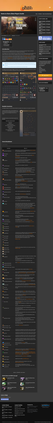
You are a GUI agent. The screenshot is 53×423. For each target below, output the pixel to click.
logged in (5, 397)
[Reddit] (6, 39)
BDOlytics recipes (17, 248)
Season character (32, 150)
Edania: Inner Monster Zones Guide (30, 378)
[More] (11, 39)
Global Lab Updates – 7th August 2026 (44, 30)
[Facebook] (3, 39)
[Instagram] (8, 39)
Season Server (17, 159)
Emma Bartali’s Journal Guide (30, 382)
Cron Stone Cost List (18, 209)
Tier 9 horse (23, 342)
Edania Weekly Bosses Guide (30, 387)
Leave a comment (22, 372)
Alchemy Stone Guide (29, 220)
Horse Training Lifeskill (32, 284)
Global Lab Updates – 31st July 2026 (45, 32)
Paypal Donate (45, 75)
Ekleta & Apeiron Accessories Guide (12, 383)
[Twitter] (4, 39)
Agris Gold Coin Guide (42, 44)
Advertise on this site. (45, 407)
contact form (35, 411)
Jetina (31, 162)
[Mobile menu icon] (50, 7)
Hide (46, 88)
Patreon (45, 78)
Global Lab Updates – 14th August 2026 (44, 27)
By (14, 372)
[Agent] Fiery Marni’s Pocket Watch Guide (12, 388)
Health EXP (30, 233)
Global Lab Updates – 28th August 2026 (44, 22)
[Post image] (4, 379)
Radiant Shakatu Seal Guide (19, 362)
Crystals (18, 262)
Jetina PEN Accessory (26, 358)
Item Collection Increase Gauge (26, 280)
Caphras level (32, 211)
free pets (21, 278)
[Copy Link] (9, 39)
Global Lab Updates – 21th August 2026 (44, 24)
